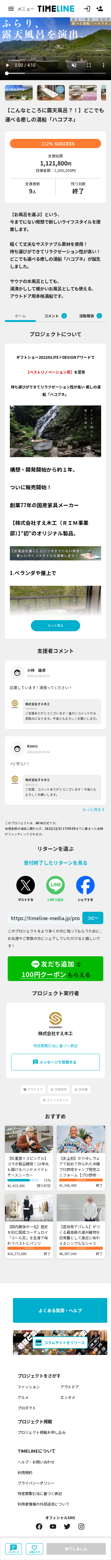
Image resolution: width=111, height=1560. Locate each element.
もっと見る (55, 625)
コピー (92, 917)
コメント (54, 315)
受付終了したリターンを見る (56, 862)
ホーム (20, 315)
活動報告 (89, 315)
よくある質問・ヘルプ (60, 1310)
